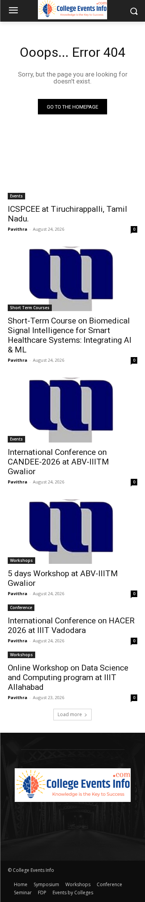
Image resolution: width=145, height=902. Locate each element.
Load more (70, 714)
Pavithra (17, 229)
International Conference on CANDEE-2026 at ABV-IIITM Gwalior (58, 462)
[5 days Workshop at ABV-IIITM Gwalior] (72, 531)
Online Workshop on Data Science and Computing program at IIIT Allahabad (68, 677)
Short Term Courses (29, 307)
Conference (21, 607)
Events (16, 196)
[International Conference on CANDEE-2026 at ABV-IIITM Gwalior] (72, 410)
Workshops (21, 560)
